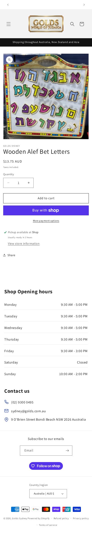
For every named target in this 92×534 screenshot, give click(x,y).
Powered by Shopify (39, 518)
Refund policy (61, 518)
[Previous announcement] (8, 4)
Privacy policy (81, 518)
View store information (24, 243)
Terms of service (48, 524)
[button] (8, 24)
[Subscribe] (67, 451)
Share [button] (11, 255)
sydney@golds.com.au (28, 411)
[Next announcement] (84, 4)
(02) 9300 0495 (22, 402)
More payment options (46, 220)
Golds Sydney (19, 518)
